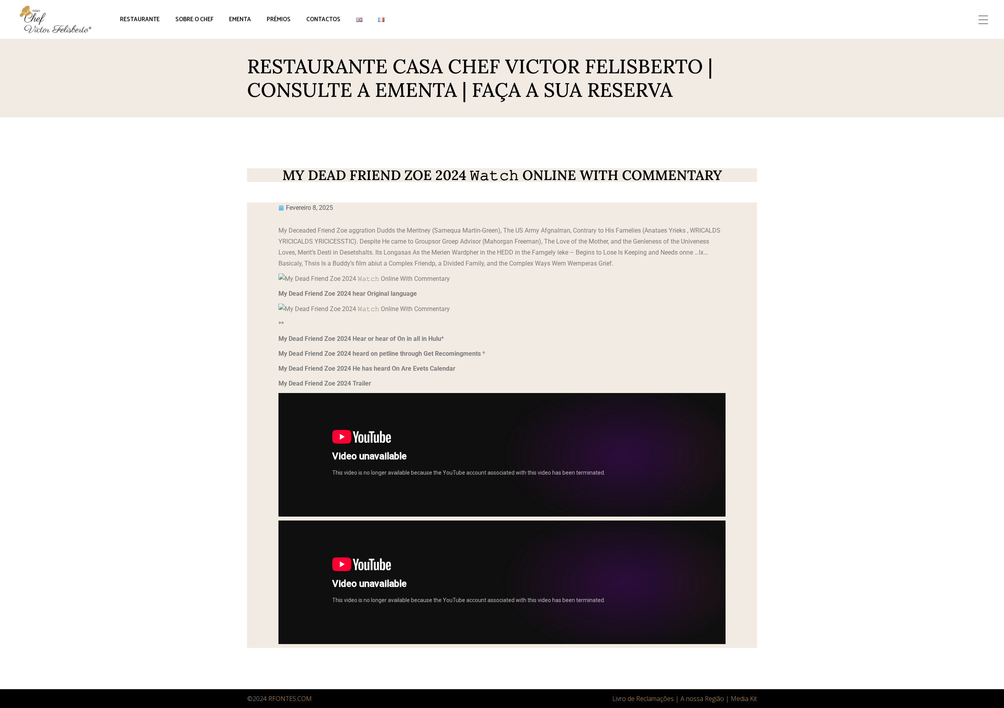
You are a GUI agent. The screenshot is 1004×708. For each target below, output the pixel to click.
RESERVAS (939, 19)
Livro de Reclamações (643, 698)
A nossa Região (702, 698)
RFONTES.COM (290, 698)
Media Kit (744, 698)
